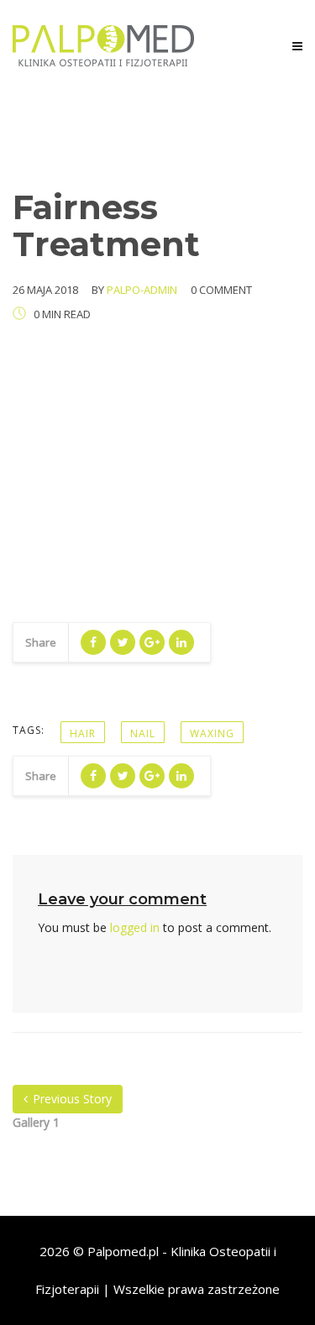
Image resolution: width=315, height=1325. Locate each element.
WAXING (212, 733)
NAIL (142, 733)
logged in (135, 927)
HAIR (83, 733)
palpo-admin (142, 289)
